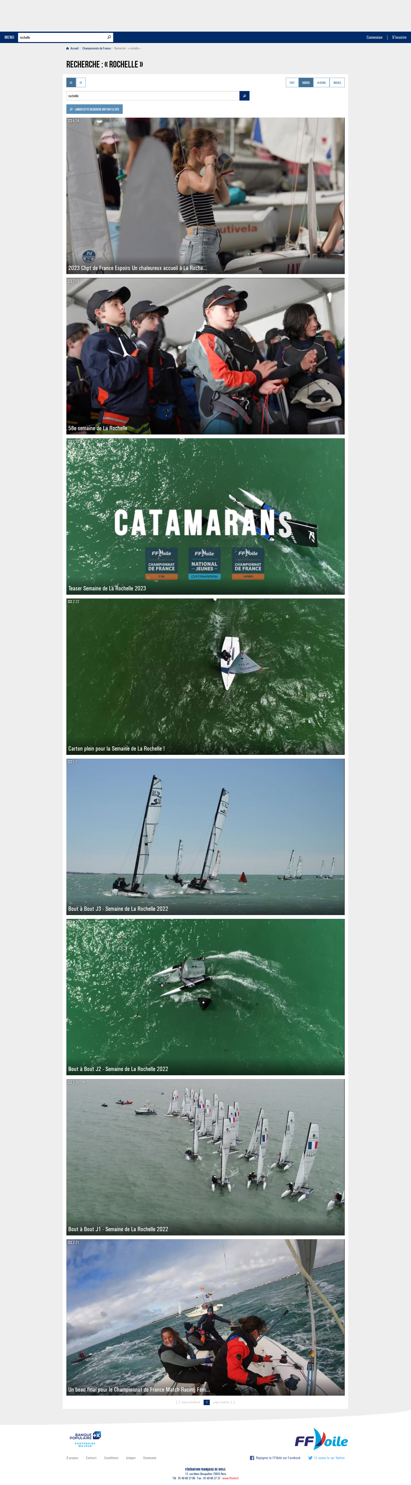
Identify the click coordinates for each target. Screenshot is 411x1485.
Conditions (111, 1458)
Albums (321, 83)
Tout (292, 83)
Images (337, 83)
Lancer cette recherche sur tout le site (96, 109)
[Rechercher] (109, 37)
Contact (91, 1458)
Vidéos (306, 83)
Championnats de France (96, 48)
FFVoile (315, 15)
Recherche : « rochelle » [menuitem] (127, 48)
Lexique (131, 1458)
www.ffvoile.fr (230, 1478)
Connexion (374, 37)
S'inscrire (399, 37)
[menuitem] (73, 48)
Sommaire (149, 1458)
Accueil (74, 48)
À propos (72, 1458)
